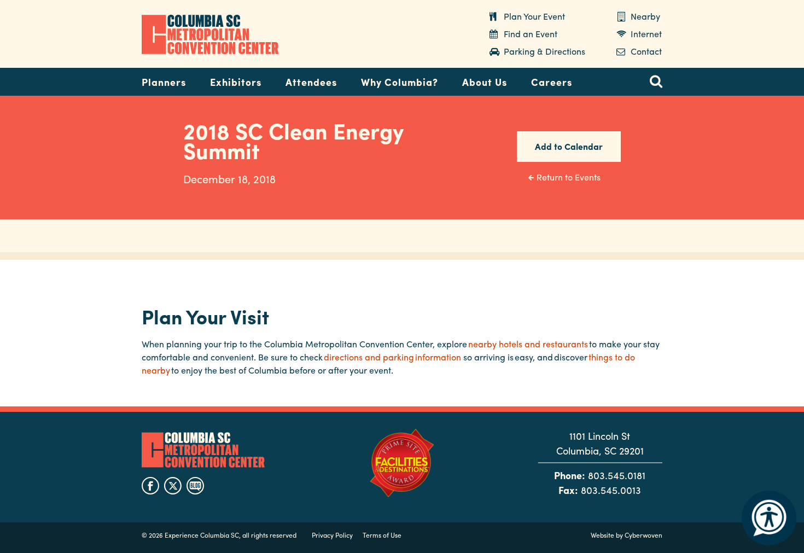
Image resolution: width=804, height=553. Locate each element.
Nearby (645, 16)
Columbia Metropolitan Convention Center (210, 34)
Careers (551, 82)
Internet (646, 33)
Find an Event (530, 33)
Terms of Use (382, 535)
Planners (164, 82)
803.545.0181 (616, 475)
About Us (484, 82)
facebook (150, 485)
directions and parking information (392, 357)
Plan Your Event (534, 16)
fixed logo (106, 79)
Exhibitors (235, 82)
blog (195, 485)
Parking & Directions (544, 51)
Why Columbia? (399, 82)
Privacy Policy (332, 535)
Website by (626, 535)
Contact (646, 51)
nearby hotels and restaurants (528, 343)
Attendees (311, 82)
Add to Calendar (569, 146)
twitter (173, 485)
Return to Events (569, 177)
